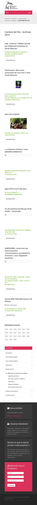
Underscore (9, 365)
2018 (10, 332)
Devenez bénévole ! (19, 423)
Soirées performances (12, 391)
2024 (15, 329)
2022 (23, 329)
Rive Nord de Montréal (15, 387)
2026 (6, 329)
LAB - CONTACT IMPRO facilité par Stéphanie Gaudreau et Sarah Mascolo (17, 46)
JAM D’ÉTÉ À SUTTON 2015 (16, 189)
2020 (28, 329)
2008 (28, 336)
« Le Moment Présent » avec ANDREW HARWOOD (16, 150)
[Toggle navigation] (7, 12)
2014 (28, 332)
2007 (6, 339)
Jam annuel (9, 353)
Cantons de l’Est (13, 376)
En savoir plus (10, 60)
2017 (15, 332)
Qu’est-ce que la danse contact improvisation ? (18, 444)
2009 (23, 336)
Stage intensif (10, 369)
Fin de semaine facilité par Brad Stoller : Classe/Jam (18, 210)
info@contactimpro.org (14, 416)
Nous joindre (15, 408)
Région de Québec (13, 384)
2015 (23, 332)
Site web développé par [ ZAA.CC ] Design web (15, 500)
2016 (19, 332)
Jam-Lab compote (12, 114)
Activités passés (10, 395)
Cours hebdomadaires (12, 361)
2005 (15, 339)
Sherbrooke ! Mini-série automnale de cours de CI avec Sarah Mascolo (17, 72)
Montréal (11, 381)
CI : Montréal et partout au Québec (17, 373)
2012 (10, 336)
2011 (15, 336)
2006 (10, 339)
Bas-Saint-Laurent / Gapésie (16, 379)
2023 (19, 329)
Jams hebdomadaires (11, 357)
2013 (6, 336)
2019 (6, 332)
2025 (10, 329)
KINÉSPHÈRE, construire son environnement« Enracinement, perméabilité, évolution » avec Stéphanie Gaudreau (17, 253)
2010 (19, 336)
